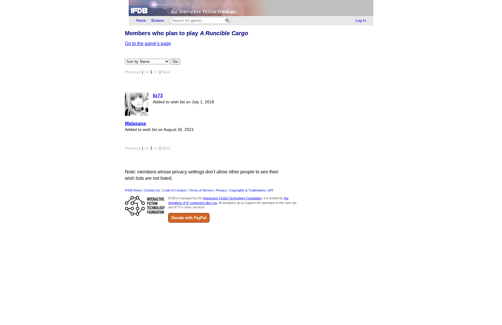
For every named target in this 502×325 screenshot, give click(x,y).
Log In (361, 20)
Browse (157, 20)
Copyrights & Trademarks (247, 190)
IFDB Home (133, 190)
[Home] (251, 8)
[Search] (227, 20)
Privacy (221, 190)
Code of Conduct (175, 190)
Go (175, 61)
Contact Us (152, 190)
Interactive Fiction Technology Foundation (232, 198)
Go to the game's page (148, 43)
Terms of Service (201, 190)
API (270, 190)
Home (141, 20)
